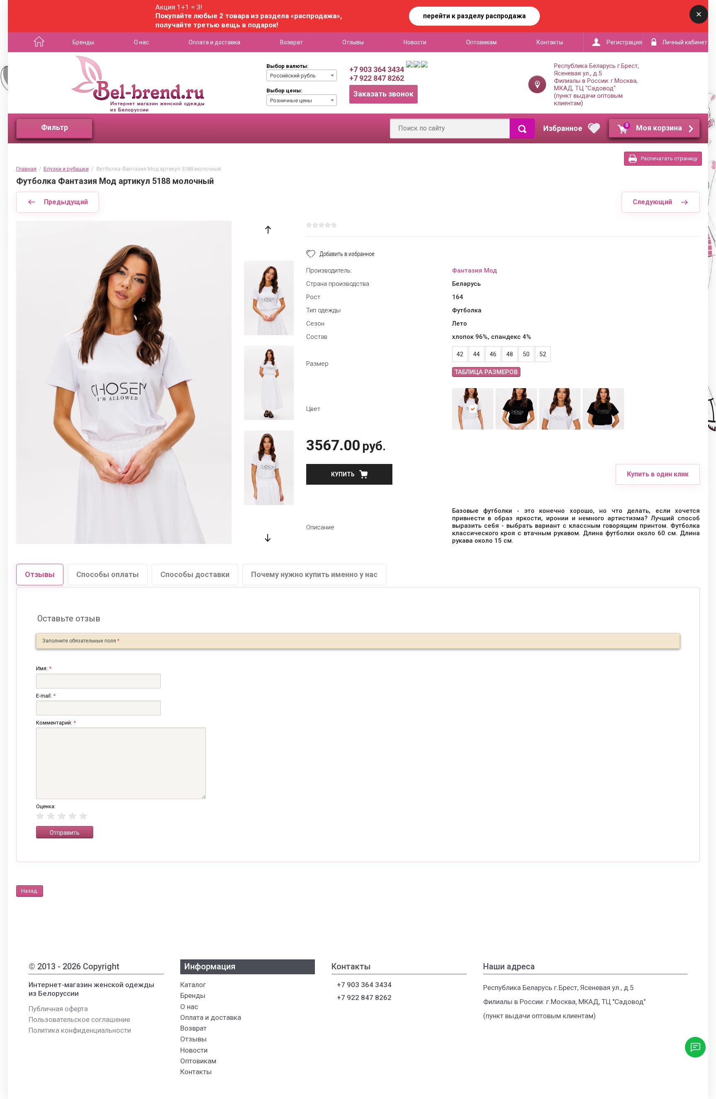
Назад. (29, 891)
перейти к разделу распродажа (474, 16)
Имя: (43, 668)
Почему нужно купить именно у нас (314, 574)
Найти (522, 128)
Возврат (291, 42)
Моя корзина (653, 127)
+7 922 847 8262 (376, 78)
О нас (141, 42)
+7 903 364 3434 (376, 69)
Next (268, 538)
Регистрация (624, 42)
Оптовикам (481, 42)
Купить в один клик (658, 474)
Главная (26, 169)
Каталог (36, 42)
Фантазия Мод (474, 270)
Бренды (83, 42)
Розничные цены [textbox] (291, 100)
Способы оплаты (107, 574)
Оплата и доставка (214, 42)
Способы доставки (195, 574)
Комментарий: (56, 723)
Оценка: (46, 806)
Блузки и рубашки (66, 169)
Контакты (550, 42)
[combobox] (301, 75)
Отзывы (353, 42)
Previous (268, 229)
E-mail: (46, 696)
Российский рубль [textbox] (293, 75)
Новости (415, 42)
